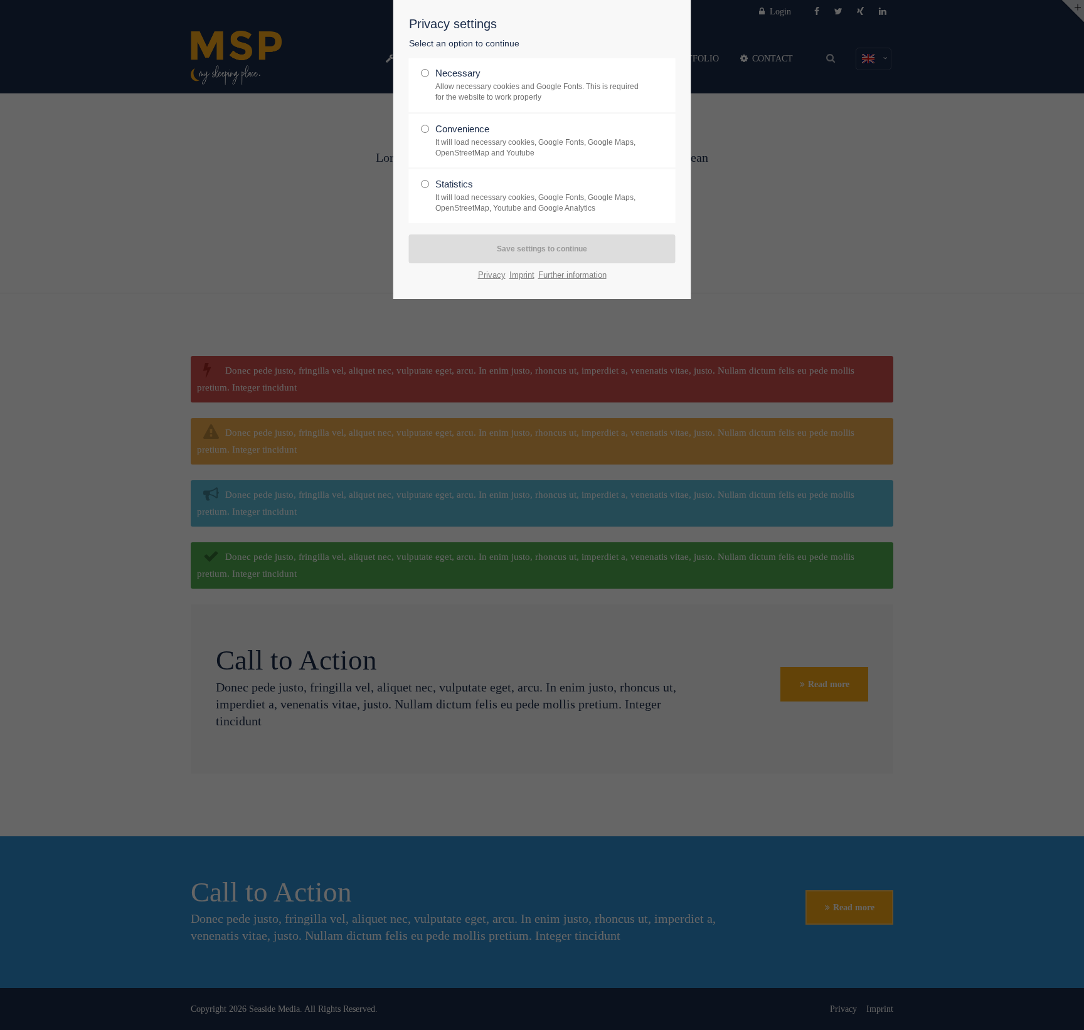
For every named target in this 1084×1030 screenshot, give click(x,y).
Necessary (537, 85)
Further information (572, 275)
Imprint (521, 275)
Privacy (492, 275)
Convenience (535, 140)
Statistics (535, 196)
